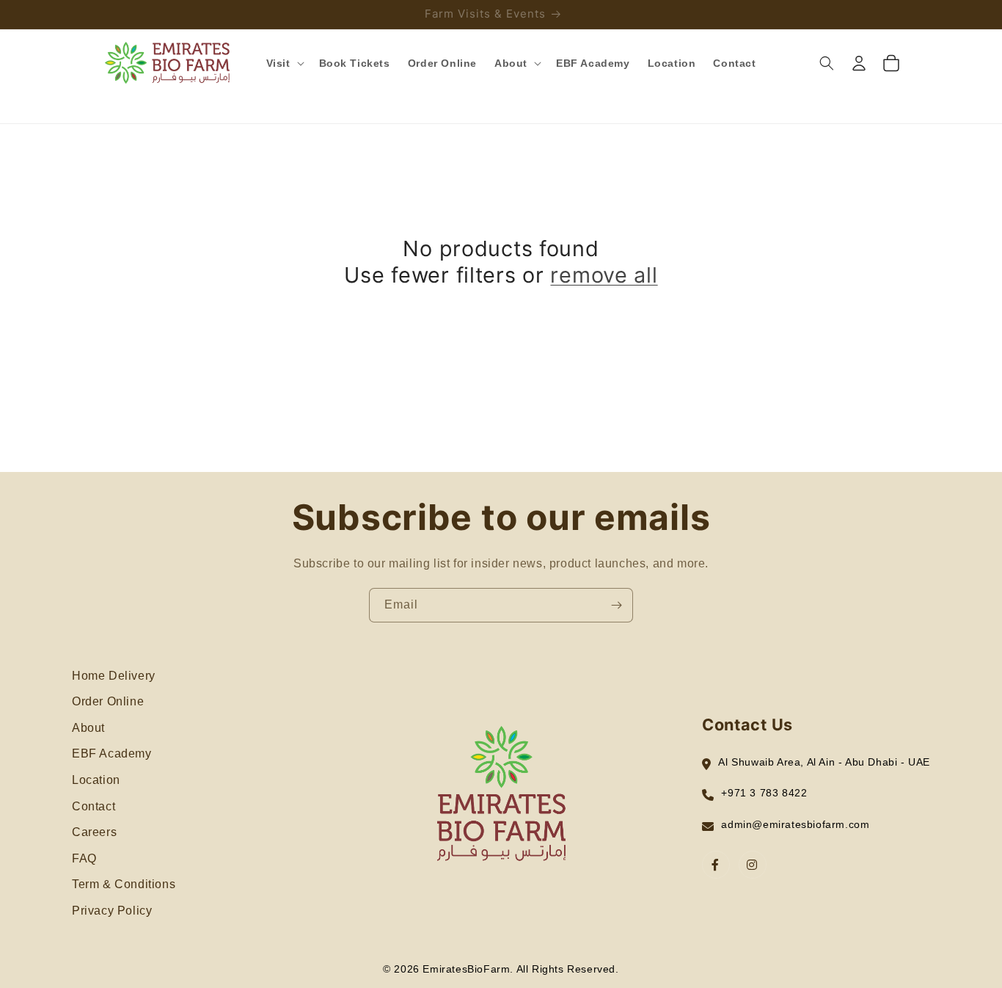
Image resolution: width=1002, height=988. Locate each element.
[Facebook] (716, 865)
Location (96, 780)
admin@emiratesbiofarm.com (795, 824)
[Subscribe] (616, 605)
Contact (93, 806)
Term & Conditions (123, 884)
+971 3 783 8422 (764, 793)
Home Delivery (114, 675)
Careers (94, 832)
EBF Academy (112, 753)
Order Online (108, 701)
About (88, 728)
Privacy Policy (112, 910)
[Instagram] (753, 865)
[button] (283, 63)
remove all (603, 275)
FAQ (84, 858)
